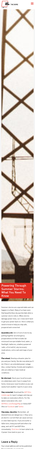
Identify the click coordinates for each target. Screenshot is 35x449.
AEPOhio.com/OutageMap (11, 404)
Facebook (11, 406)
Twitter (21, 406)
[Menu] (32, 3)
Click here (15, 429)
